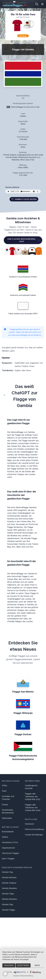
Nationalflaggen (10, 781)
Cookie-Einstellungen (34, 834)
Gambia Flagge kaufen (25, 199)
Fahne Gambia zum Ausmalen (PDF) (23, 314)
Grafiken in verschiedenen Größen (23, 277)
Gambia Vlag (7, 904)
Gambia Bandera (9, 877)
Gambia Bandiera (9, 888)
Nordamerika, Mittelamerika (8, 811)
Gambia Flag (7, 872)
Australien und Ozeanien (8, 797)
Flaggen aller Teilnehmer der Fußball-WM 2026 (32, 808)
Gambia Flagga (8, 910)
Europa (5, 804)
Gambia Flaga (8, 893)
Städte (5, 837)
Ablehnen (8, 965)
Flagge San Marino (23, 691)
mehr (37, 965)
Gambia (23, 116)
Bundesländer (8, 831)
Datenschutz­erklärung (34, 829)
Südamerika (7, 818)
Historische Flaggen (10, 853)
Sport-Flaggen (8, 858)
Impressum (29, 824)
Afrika (4, 785)
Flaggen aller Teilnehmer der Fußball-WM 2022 (32, 796)
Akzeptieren (23, 965)
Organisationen (8, 848)
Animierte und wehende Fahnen (23, 295)
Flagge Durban (23, 734)
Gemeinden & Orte (10, 842)
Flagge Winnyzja (23, 713)
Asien (4, 791)
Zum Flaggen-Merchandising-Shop (21, 240)
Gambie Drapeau (9, 883)
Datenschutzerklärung (26, 975)
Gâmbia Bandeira (9, 899)
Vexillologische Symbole (31, 786)
